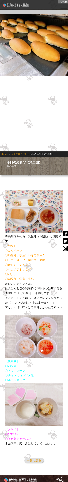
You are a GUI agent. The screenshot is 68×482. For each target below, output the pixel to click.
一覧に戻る (34, 460)
